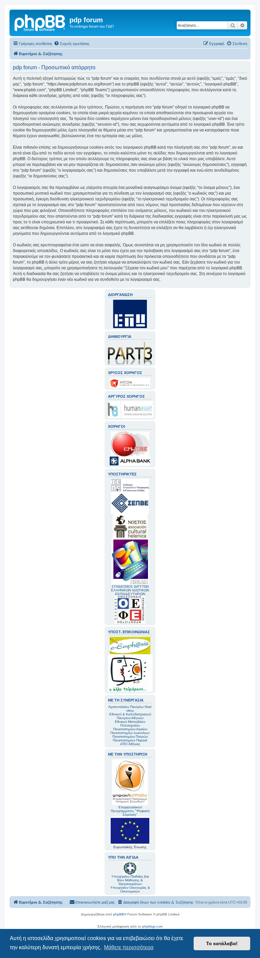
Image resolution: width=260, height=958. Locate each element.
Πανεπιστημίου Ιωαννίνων (130, 733)
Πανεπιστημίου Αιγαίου (130, 729)
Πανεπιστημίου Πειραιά (130, 740)
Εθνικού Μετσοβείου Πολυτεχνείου (130, 723)
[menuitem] (71, 44)
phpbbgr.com (152, 926)
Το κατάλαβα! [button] (222, 943)
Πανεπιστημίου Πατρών (130, 736)
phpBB (118, 914)
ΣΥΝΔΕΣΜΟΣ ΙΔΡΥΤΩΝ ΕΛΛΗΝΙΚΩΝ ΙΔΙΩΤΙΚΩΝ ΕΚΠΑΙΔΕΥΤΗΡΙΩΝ (130, 590)
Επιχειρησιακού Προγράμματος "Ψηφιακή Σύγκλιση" (130, 810)
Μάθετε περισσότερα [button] (128, 947)
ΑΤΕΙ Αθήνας (130, 744)
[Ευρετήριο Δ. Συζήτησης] (40, 22)
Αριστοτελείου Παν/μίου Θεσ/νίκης (130, 708)
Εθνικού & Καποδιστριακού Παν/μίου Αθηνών (130, 716)
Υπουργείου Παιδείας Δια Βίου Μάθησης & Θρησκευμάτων (130, 880)
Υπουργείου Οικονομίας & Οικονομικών (130, 889)
